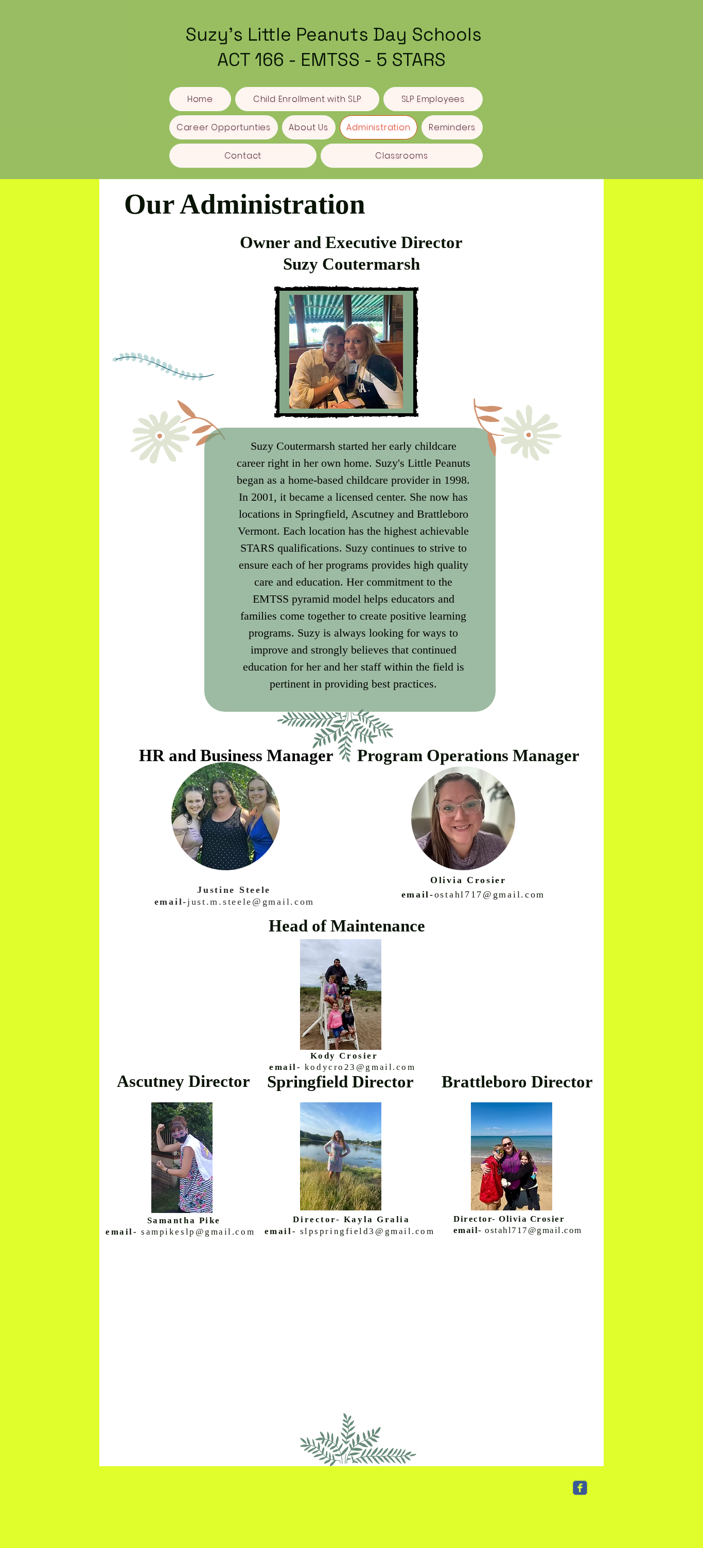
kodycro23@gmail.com (360, 1067)
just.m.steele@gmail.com (250, 901)
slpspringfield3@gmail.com (367, 1231)
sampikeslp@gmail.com (198, 1232)
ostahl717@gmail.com (489, 894)
